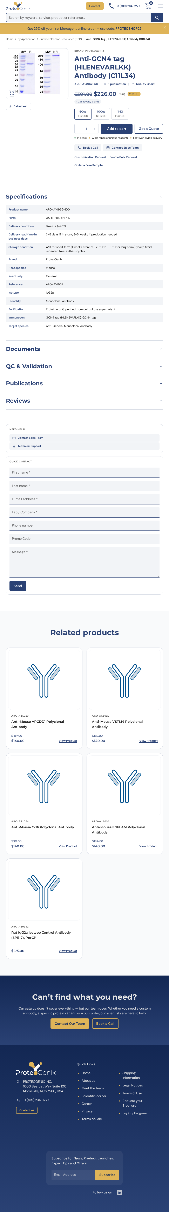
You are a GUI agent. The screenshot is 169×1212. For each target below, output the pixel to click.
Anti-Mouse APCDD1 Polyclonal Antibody (37, 724)
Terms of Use (132, 1093)
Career (87, 1103)
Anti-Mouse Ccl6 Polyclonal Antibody (42, 827)
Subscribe (107, 1175)
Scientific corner (94, 1096)
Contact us (26, 1110)
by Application (26, 39)
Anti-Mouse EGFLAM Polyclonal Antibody (118, 829)
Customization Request (90, 157)
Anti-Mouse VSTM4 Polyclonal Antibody (117, 724)
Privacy (87, 1111)
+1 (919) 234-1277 (36, 1100)
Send (18, 586)
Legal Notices (132, 1085)
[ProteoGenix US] (18, 6)
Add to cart (116, 128)
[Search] (157, 17)
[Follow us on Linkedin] (119, 1192)
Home (9, 39)
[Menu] (160, 6)
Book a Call (105, 1023)
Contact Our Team (70, 1023)
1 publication (117, 84)
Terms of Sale (92, 1119)
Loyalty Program (134, 1113)
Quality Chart (145, 84)
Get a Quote (149, 128)
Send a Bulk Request (123, 157)
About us (88, 1080)
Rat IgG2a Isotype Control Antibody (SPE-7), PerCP (41, 935)
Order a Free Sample (88, 165)
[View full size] (12, 93)
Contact (94, 6)
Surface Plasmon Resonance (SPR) (61, 39)
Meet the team (93, 1088)
